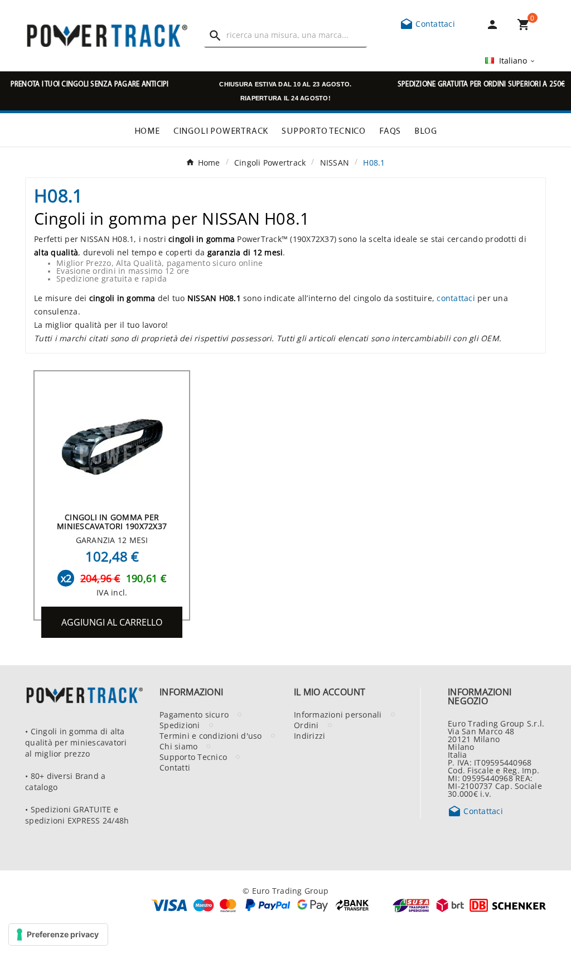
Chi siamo (178, 746)
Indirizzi (309, 735)
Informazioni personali (338, 714)
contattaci (456, 298)
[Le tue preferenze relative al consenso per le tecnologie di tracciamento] (58, 934)
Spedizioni (179, 725)
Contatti (174, 767)
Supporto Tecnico (193, 757)
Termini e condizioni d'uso (210, 735)
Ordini (306, 725)
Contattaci (427, 23)
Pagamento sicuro (194, 714)
